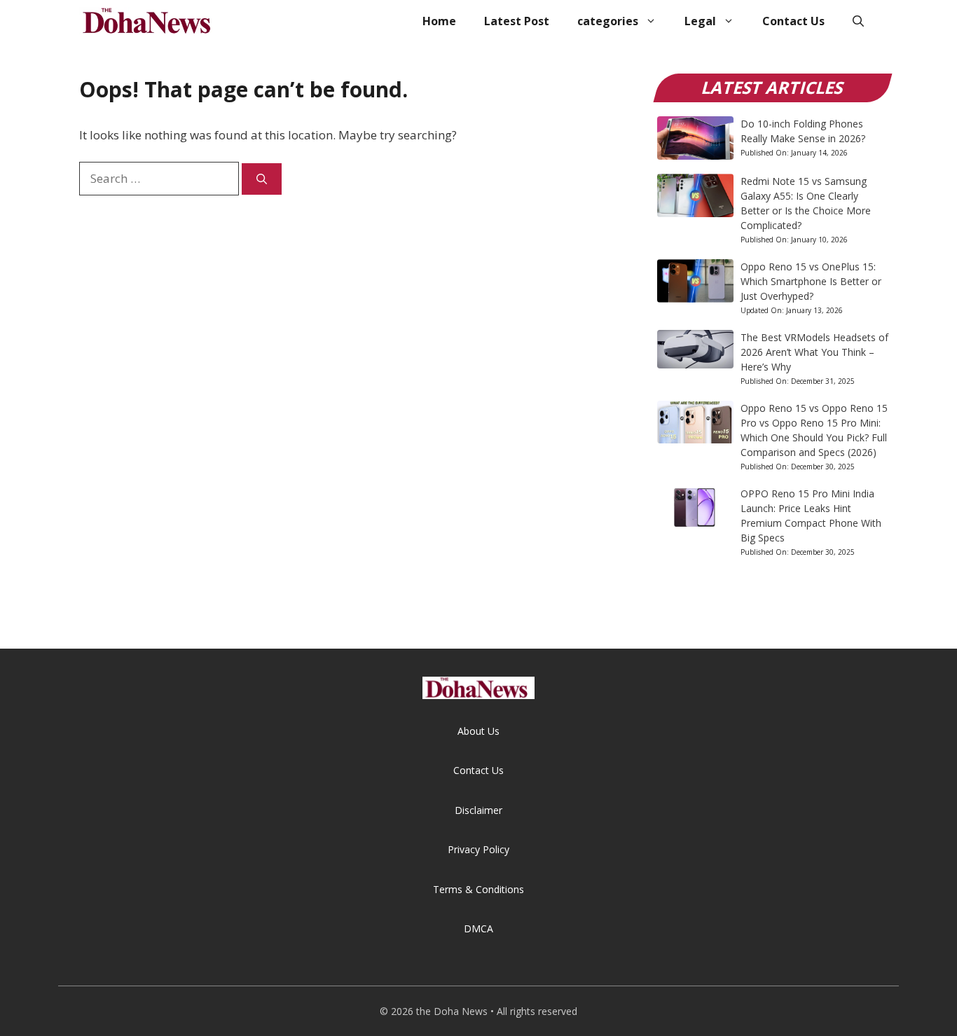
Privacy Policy (478, 849)
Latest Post (516, 21)
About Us (478, 731)
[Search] (262, 179)
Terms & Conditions (478, 889)
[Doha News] (149, 21)
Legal (700, 21)
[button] (858, 21)
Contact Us (793, 21)
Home (439, 21)
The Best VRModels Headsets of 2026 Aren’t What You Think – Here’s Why (814, 352)
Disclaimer (478, 810)
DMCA (478, 928)
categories (607, 21)
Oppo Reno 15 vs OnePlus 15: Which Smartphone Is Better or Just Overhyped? (811, 281)
